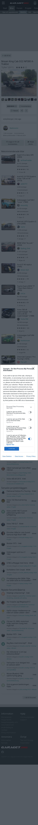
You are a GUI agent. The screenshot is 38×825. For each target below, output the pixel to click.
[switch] (30, 412)
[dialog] (19, 412)
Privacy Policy (31, 456)
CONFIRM (12, 448)
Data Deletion (7, 456)
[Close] (34, 369)
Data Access (19, 456)
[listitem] (19, 407)
